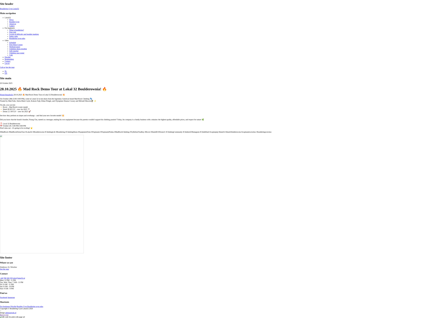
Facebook (3, 297)
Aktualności (9, 95)
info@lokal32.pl (19, 278)
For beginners (5, 306)
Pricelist (13, 306)
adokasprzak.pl (10, 313)
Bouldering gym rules (35, 306)
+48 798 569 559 (6, 278)
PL (6, 71)
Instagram (11, 297)
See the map (10, 67)
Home (2, 95)
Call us (2, 67)
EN (6, 73)
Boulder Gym (22, 306)
